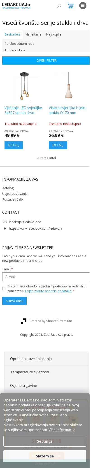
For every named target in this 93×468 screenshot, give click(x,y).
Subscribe (14, 301)
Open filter (47, 60)
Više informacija (62, 429)
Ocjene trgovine (23, 385)
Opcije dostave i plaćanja (31, 358)
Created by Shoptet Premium (51, 321)
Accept (44, 456)
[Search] (59, 5)
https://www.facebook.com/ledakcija (35, 228)
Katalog (8, 188)
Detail (14, 145)
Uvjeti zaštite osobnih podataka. (48, 291)
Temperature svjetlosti (29, 371)
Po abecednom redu (19, 43)
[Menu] (82, 5)
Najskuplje (53, 34)
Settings (45, 441)
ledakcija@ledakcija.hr (25, 222)
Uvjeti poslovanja (15, 193)
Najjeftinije (33, 34)
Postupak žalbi (12, 199)
